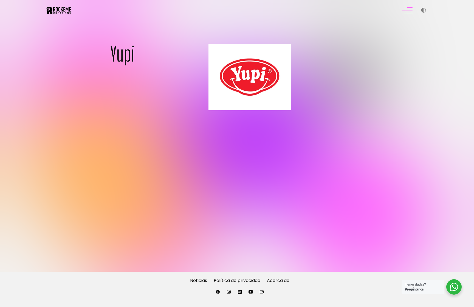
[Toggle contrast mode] (423, 11)
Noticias (198, 280)
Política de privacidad (237, 280)
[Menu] (407, 11)
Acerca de (278, 280)
